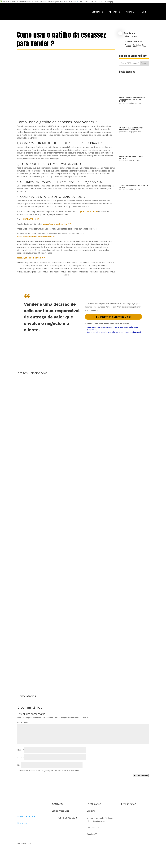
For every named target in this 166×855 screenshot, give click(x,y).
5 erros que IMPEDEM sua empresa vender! (133, 186)
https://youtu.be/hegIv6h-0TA (57, 224)
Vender (66, 275)
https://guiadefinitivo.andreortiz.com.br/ (36, 236)
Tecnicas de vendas (40, 272)
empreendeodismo (51, 266)
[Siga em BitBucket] (142, 812)
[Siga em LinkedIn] (123, 817)
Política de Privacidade (26, 816)
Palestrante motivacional (100, 269)
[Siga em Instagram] (123, 812)
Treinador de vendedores (78, 272)
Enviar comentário (141, 775)
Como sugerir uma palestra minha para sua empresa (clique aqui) (114, 332)
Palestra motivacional (60, 269)
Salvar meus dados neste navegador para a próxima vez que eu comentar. (49, 771)
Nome (20, 750)
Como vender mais (98, 263)
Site (18, 765)
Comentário (22, 722)
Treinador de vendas (58, 272)
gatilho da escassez (88, 211)
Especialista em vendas (87, 266)
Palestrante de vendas (79, 269)
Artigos (128, 45)
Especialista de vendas (68, 266)
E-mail (20, 757)
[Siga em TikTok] (133, 812)
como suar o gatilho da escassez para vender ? (70, 263)
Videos (135, 47)
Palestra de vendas (42, 269)
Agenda (130, 12)
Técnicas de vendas (24, 272)
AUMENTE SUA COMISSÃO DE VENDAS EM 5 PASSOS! (131, 129)
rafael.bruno (130, 36)
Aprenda (113, 12)
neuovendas (102, 266)
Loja (144, 12)
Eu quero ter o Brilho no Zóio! (113, 316)
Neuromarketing (26, 269)
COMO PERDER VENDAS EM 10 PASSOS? (131, 157)
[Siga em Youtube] (138, 812)
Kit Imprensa (22, 823)
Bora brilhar (45, 263)
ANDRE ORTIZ (33, 263)
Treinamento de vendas (99, 272)
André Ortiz (22, 263)
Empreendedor (36, 266)
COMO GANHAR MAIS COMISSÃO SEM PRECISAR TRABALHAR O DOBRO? (132, 99)
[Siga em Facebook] (128, 812)
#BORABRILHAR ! (31, 219)
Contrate (96, 12)
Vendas (112, 272)
